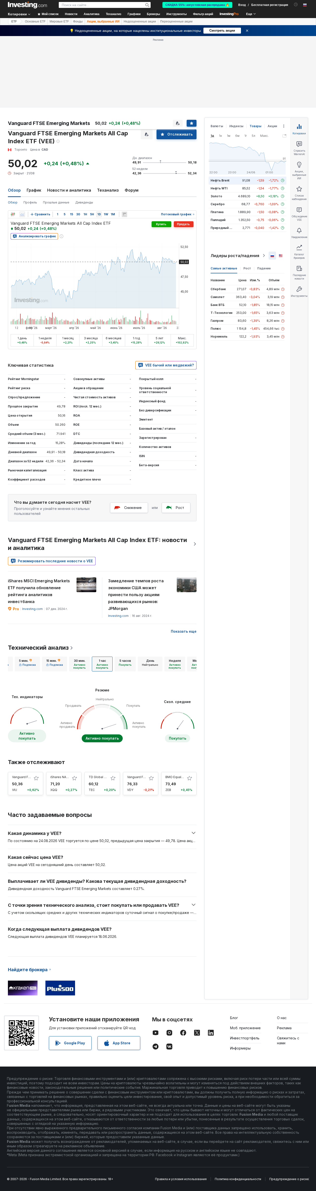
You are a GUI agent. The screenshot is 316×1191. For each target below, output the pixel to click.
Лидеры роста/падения (235, 255)
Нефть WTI (219, 188)
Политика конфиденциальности (238, 1179)
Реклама (284, 1028)
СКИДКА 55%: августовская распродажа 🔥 (197, 5)
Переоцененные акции (176, 21)
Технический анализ (38, 647)
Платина (217, 212)
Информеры (240, 1048)
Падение (264, 268)
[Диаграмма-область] (22, 214)
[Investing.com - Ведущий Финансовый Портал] (27, 4)
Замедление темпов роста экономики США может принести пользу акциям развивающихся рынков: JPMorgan (136, 594)
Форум (131, 190)
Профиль (30, 202)
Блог (234, 1018)
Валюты (217, 126)
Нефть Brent (220, 180)
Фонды (78, 21)
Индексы (236, 126)
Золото (216, 196)
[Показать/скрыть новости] (124, 214)
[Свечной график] (13, 214)
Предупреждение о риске (289, 1179)
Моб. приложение (245, 1028)
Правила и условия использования (181, 1179)
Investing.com (32, 609)
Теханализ (108, 190)
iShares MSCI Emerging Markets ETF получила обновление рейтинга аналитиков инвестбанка (39, 591)
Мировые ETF (59, 21)
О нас (282, 1018)
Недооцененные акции (140, 21)
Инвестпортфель (244, 1038)
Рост (180, 507)
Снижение (133, 507)
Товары (255, 126)
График (34, 190)
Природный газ (222, 228)
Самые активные (224, 268)
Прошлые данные (56, 202)
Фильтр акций (203, 14)
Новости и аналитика (69, 190)
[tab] (27, 664)
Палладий (218, 220)
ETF (14, 21)
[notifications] (296, 4)
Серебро (218, 204)
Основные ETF (35, 21)
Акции (272, 126)
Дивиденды (84, 202)
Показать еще (184, 631)
